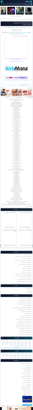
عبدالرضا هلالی (22, 355)
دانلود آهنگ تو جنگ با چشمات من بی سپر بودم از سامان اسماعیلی (23, 256)
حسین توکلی (26, 345)
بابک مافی (3, 342)
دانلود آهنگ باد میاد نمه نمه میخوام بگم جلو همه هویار (24, 309)
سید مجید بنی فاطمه (29, 355)
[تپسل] (2, 75)
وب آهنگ (6, 27)
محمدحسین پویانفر (7, 355)
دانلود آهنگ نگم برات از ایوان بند (26, 386)
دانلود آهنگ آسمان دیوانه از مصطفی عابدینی (25, 330)
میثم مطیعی (3, 355)
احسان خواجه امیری (14, 342)
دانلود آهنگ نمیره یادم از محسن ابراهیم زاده (25, 298)
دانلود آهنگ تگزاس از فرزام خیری (27, 258)
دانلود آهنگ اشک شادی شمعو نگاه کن (26, 376)
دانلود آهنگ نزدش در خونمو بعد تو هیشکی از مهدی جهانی (24, 281)
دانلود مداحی (29, 24)
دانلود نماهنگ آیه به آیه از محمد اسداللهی (26, 311)
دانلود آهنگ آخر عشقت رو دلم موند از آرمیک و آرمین (24, 279)
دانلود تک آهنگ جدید (28, 288)
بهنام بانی (11, 342)
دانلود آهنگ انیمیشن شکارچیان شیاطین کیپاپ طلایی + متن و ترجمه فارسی (22, 307)
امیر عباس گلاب (22, 342)
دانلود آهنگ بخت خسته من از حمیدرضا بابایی (25, 277)
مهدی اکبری (15, 355)
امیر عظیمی (29, 342)
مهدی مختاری (11, 355)
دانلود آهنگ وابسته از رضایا (27, 313)
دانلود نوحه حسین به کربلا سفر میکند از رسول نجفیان (23, 22)
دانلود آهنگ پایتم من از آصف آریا (26, 378)
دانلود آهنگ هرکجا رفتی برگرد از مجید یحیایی (25, 332)
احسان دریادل (18, 342)
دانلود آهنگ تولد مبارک (28, 380)
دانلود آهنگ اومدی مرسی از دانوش (26, 268)
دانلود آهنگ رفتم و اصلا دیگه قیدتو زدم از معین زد (24, 264)
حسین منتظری (18, 345)
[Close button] (31, 395)
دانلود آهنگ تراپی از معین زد (27, 266)
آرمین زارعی (26, 342)
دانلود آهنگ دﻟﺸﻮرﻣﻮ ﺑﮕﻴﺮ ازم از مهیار (26, 315)
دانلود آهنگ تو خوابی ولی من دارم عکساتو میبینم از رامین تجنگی (23, 260)
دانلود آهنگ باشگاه (28, 384)
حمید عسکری (22, 345)
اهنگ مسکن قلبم (28, 365)
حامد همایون (29, 345)
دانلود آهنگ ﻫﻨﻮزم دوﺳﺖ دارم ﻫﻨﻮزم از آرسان (25, 317)
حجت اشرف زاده (14, 345)
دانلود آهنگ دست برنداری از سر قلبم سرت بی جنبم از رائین (23, 319)
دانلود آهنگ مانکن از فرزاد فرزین (26, 382)
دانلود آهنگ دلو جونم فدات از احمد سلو (26, 262)
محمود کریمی (18, 355)
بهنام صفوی (7, 342)
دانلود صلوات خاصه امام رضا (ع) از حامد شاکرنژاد (25, 328)
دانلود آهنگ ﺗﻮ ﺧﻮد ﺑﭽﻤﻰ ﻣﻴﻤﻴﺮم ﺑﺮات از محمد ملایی (25, 334)
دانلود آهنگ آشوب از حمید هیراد (26, 374)
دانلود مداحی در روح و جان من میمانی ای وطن (25, 363)
